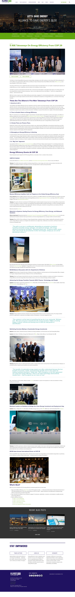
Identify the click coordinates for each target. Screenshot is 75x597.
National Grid (50, 282)
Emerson (61, 408)
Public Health (37, 36)
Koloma (31, 282)
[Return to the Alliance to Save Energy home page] (6, 2)
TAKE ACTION (18, 553)
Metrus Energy (58, 81)
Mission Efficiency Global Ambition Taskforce (35, 116)
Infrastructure (31, 33)
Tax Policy (46, 33)
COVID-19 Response (34, 38)
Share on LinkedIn (14, 76)
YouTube (39, 575)
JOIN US (36, 553)
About (17, 2)
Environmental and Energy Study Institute (40, 160)
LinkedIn (34, 575)
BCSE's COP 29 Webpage (18, 502)
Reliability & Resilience (59, 36)
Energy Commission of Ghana (44, 198)
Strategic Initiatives (32, 2)
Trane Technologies (18, 265)
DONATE (54, 553)
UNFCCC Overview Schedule (18, 499)
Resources (52, 2)
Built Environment (23, 33)
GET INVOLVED (63, 2)
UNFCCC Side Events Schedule (19, 501)
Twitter (30, 575)
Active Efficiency (39, 33)
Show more (37, 534)
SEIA (22, 408)
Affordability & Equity (15, 36)
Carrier (32, 380)
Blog (42, 2)
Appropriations (14, 33)
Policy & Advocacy (23, 2)
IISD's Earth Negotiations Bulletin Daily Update (22, 504)
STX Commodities (13, 284)
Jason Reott (53, 531)
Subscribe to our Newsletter (56, 574)
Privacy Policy (13, 582)
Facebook (32, 575)
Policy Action (42, 38)
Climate (23, 36)
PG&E (26, 284)
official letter (26, 489)
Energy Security (29, 36)
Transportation (52, 33)
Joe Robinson (16, 530)
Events (46, 2)
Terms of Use (12, 583)
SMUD (43, 408)
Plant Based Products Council (53, 215)
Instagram (36, 575)
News (39, 2)
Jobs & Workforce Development (47, 36)
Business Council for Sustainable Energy (25, 143)
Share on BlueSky (26, 76)
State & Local (60, 33)
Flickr (38, 575)
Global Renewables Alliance (23, 199)
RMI (58, 198)
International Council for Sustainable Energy (35, 215)
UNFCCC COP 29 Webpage (18, 498)
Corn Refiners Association (23, 160)
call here (19, 208)
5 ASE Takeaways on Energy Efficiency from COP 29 (36, 45)
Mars (36, 334)
